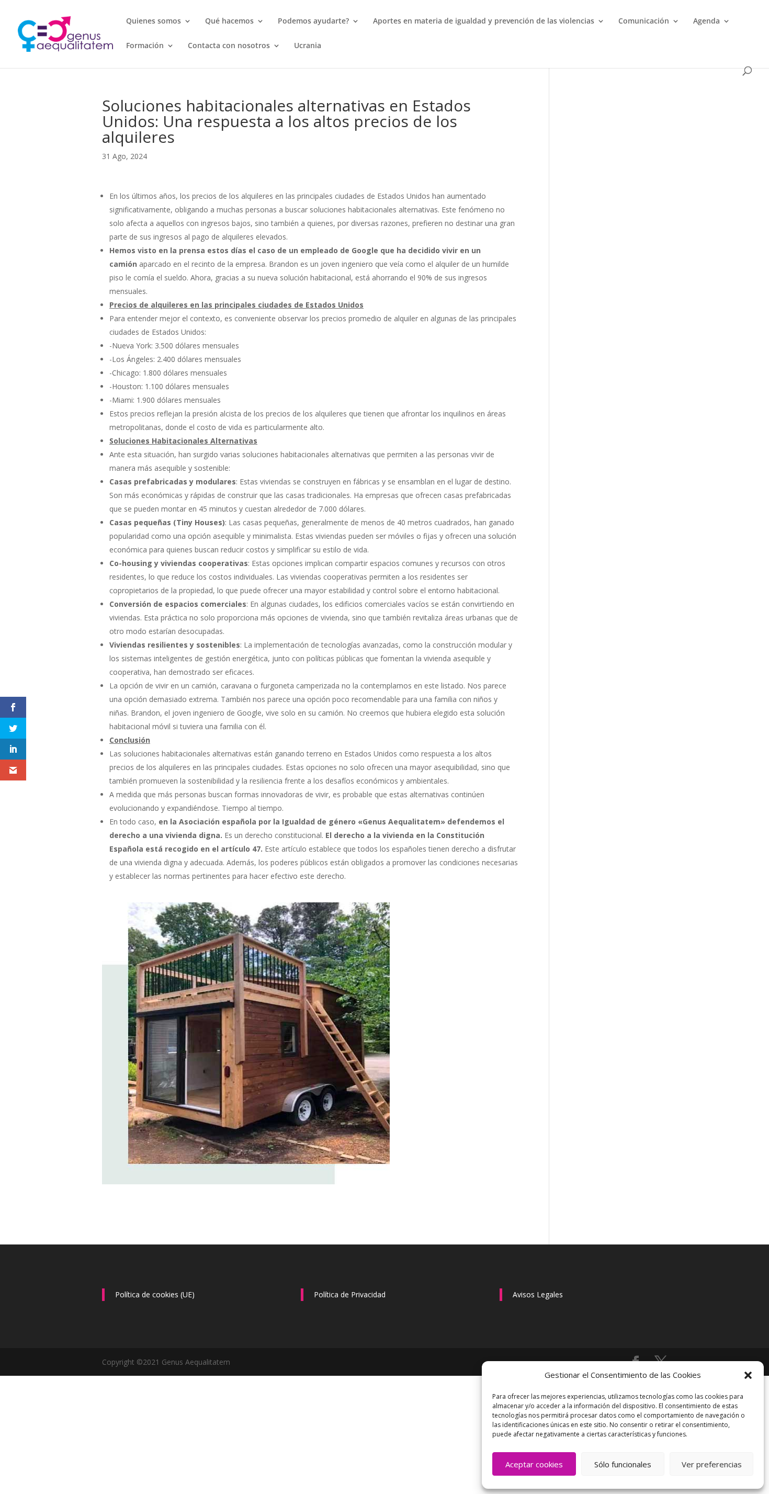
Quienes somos (153, 21)
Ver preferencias (712, 1464)
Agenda (706, 21)
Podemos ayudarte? (313, 21)
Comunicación (643, 21)
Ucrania (307, 46)
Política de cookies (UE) (155, 1294)
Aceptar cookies (534, 1464)
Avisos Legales (538, 1294)
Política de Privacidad (350, 1294)
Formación (145, 46)
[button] (748, 1375)
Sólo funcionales (622, 1464)
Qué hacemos (229, 21)
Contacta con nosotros (229, 46)
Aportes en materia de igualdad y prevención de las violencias (483, 21)
